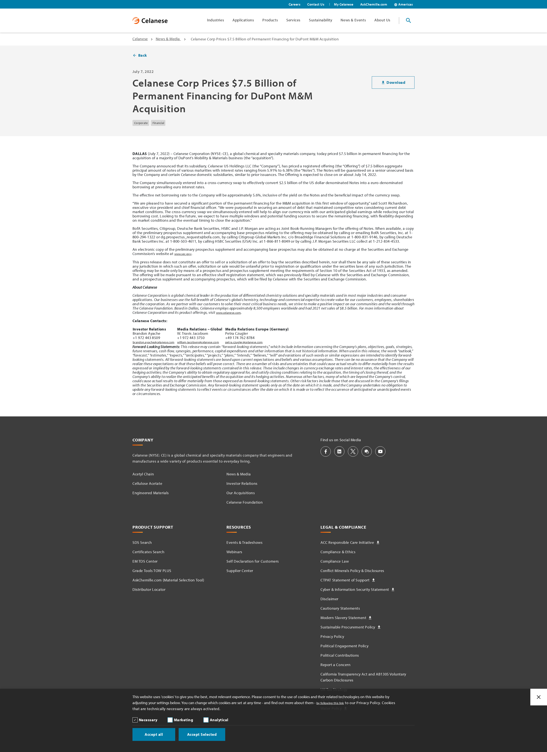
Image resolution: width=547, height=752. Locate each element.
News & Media (168, 38)
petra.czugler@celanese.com (244, 342)
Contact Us (315, 4)
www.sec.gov (182, 254)
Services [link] (293, 20)
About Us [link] (382, 20)
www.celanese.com (228, 313)
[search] (409, 21)
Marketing (183, 719)
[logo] (150, 20)
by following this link (330, 703)
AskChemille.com (373, 4)
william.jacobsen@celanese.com (198, 342)
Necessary (148, 719)
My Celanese (343, 4)
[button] (325, 451)
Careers (295, 4)
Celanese (140, 38)
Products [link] (270, 20)
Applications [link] (243, 20)
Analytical (219, 719)
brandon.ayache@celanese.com (153, 342)
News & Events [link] (353, 20)
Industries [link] (215, 20)
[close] (538, 697)
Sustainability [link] (320, 20)
